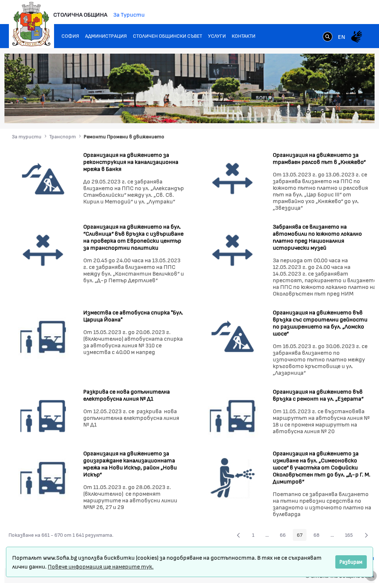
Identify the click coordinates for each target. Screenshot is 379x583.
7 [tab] (352, 112)
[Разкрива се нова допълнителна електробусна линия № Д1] (43, 414)
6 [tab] (345, 112)
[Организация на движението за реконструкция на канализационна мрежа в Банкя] (43, 177)
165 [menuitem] (351, 536)
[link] (327, 37)
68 (318, 536)
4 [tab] (330, 112)
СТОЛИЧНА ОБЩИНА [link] (80, 14)
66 (285, 536)
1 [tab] (308, 112)
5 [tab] (337, 112)
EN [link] (341, 36)
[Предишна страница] (238, 535)
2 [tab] (315, 112)
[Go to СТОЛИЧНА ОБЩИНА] (31, 24)
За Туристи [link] (129, 14)
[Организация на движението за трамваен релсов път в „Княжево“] (232, 177)
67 (301, 536)
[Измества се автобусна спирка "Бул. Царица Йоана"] (43, 335)
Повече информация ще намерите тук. (101, 566)
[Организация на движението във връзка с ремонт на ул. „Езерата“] (232, 414)
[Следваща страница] (366, 535)
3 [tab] (323, 112)
